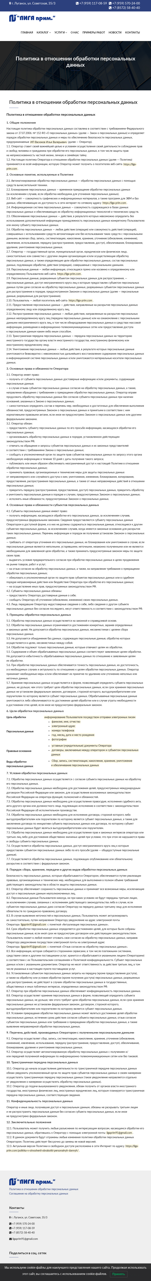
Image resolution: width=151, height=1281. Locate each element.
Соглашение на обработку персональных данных (38, 1193)
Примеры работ (93, 32)
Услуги (60, 32)
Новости (115, 32)
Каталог (43, 32)
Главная (27, 32)
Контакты (132, 32)
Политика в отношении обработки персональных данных (43, 1189)
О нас (75, 32)
